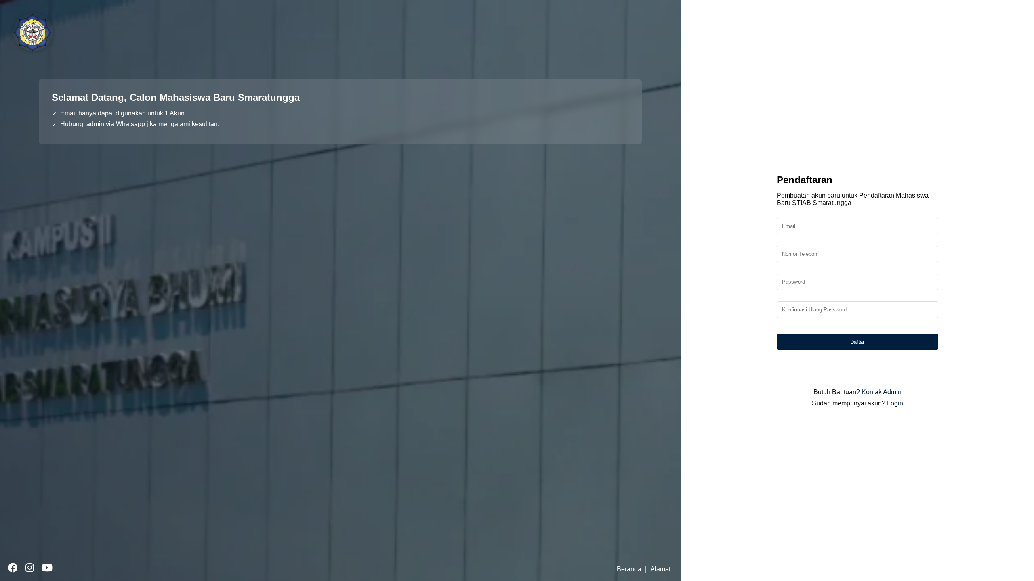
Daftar (857, 342)
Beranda (629, 569)
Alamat (660, 569)
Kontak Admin (882, 392)
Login (895, 403)
